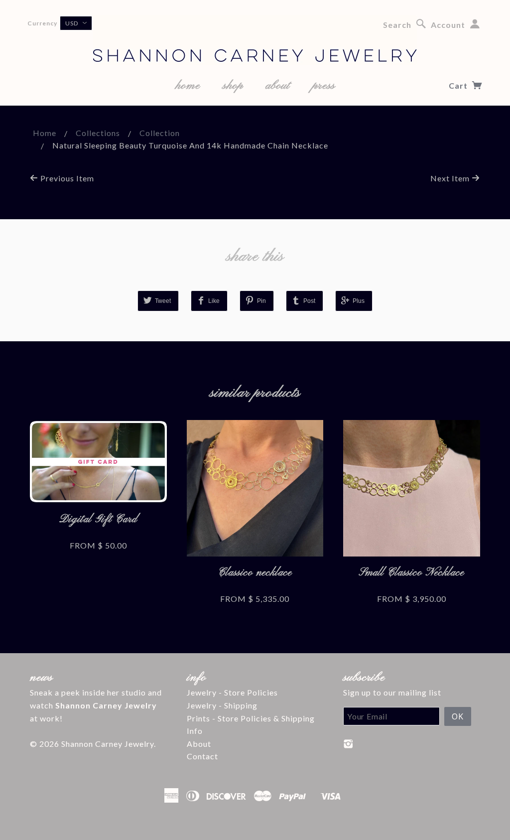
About (199, 743)
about (277, 85)
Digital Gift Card (98, 519)
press (323, 85)
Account (448, 24)
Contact (202, 756)
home (187, 85)
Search (397, 24)
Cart (459, 85)
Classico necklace (255, 572)
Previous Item (66, 178)
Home (44, 133)
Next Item (451, 178)
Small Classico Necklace (411, 572)
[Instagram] (348, 744)
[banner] (255, 40)
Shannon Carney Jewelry (107, 743)
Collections (98, 133)
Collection (159, 133)
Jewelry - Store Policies (232, 692)
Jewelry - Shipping (222, 705)
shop (233, 85)
